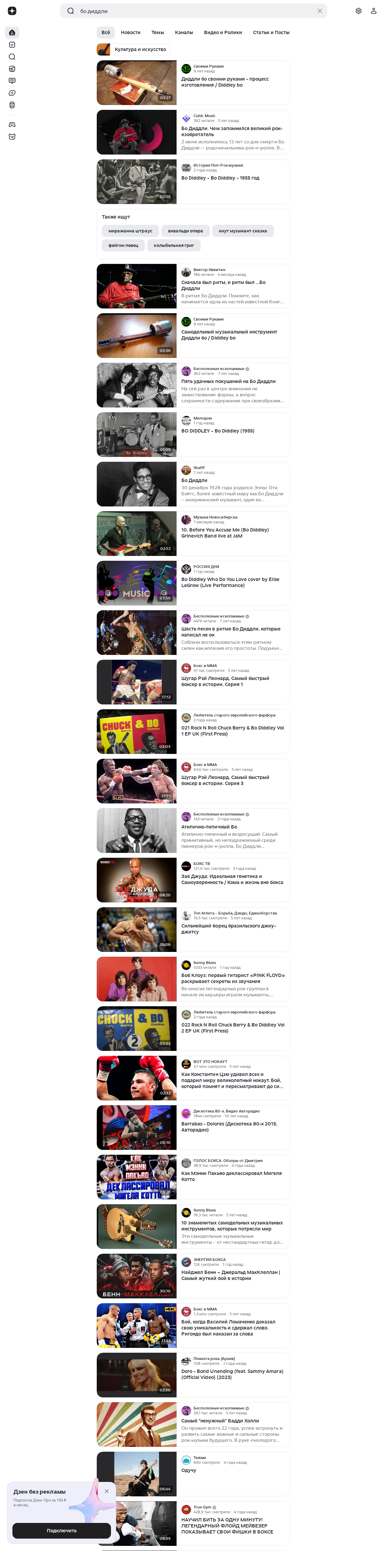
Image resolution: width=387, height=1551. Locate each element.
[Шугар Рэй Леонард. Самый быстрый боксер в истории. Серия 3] (137, 781)
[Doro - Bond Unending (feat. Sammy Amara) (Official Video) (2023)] (137, 1375)
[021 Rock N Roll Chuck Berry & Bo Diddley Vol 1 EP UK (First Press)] (137, 731)
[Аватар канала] (186, 69)
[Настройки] (358, 11)
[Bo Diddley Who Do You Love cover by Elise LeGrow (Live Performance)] (137, 583)
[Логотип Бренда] (12, 11)
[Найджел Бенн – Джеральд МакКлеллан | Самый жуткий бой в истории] (137, 1276)
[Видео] (12, 93)
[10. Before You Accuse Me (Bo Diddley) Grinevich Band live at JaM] (137, 533)
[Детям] (12, 137)
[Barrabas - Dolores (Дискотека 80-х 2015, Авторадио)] (137, 1127)
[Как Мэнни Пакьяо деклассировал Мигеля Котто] (137, 1177)
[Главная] (12, 33)
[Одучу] (137, 1474)
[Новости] (12, 69)
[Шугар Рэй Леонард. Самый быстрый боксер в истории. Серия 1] (137, 682)
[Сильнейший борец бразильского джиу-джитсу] (137, 929)
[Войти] (374, 11)
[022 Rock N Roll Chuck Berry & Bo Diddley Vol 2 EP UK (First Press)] (137, 1028)
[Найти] (12, 57)
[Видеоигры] (12, 125)
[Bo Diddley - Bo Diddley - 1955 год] (137, 181)
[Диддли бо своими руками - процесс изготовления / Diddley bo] (137, 82)
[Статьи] (12, 81)
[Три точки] (284, 69)
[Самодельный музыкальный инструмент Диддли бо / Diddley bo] (137, 335)
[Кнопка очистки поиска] (319, 10)
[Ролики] (12, 105)
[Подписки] (12, 45)
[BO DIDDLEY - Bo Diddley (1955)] (137, 434)
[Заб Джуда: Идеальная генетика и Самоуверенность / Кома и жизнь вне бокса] (137, 880)
